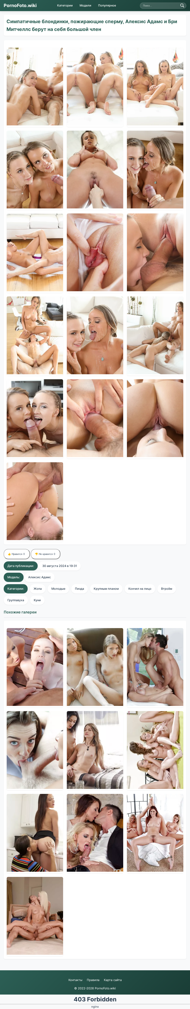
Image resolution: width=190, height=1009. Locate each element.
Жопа (38, 588)
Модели (85, 5)
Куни (37, 600)
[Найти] (182, 5)
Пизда (79, 588)
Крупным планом (106, 588)
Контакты (75, 980)
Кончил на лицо (139, 588)
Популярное (107, 5)
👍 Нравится (16, 554)
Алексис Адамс (39, 577)
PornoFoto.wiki (20, 5)
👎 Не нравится (45, 554)
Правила (93, 980)
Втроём (166, 588)
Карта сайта (113, 980)
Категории (65, 5)
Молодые (58, 588)
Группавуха (15, 600)
